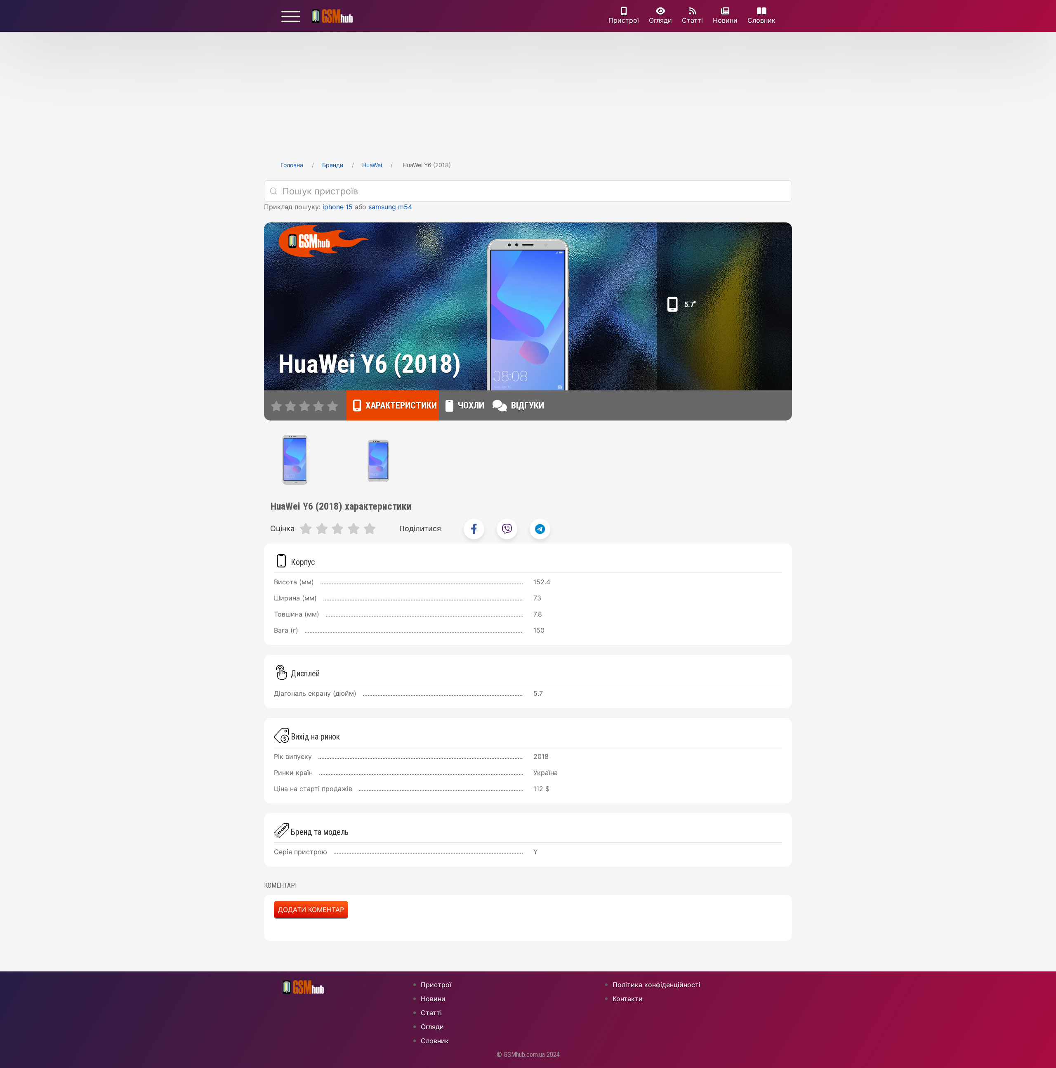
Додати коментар (311, 909)
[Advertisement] (528, 93)
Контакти (628, 999)
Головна (291, 164)
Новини (725, 20)
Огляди (660, 20)
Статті (692, 20)
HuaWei (372, 164)
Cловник (761, 20)
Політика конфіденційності (656, 985)
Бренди (332, 164)
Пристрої (623, 20)
